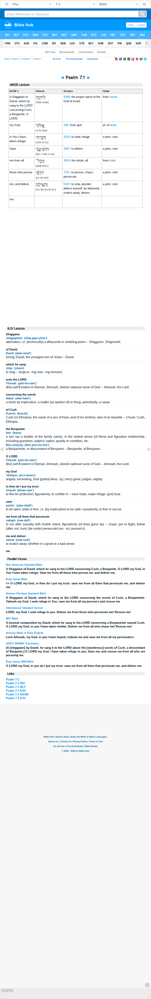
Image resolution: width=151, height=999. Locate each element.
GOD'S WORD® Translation (22, 643)
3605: (67, 160)
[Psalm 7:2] (146, 458)
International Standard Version (24, 607)
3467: (67, 148)
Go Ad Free (7, 990)
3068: (67, 96)
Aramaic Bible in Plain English (24, 632)
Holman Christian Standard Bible (26, 593)
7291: (67, 172)
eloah (113, 125)
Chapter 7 (26, 59)
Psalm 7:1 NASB (17, 694)
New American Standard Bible (24, 564)
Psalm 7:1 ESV (16, 690)
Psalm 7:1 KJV (16, 698)
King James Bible (16, 579)
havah (113, 96)
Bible (7, 59)
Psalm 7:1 (12, 679)
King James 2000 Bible (20, 661)
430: (66, 125)
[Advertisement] (75, 290)
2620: (67, 136)
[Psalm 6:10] (5, 458)
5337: (67, 184)
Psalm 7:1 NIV (15, 683)
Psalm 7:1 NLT (16, 687)
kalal (112, 160)
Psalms (15, 59)
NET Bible (12, 618)
